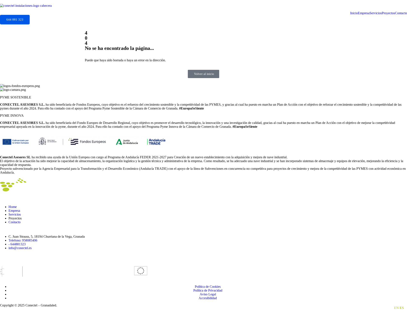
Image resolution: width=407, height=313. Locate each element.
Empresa (363, 13)
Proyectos (388, 13)
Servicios (375, 13)
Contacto (401, 13)
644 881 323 (14, 19)
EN (396, 308)
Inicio (354, 13)
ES (402, 308)
